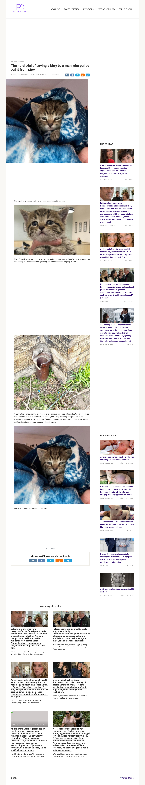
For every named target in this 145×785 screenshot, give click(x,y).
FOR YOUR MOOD (125, 9)
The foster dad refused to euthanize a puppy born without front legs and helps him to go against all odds (117, 524)
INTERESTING (88, 9)
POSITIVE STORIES (71, 9)
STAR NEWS (55, 9)
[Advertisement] (72, 38)
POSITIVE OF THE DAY (106, 9)
